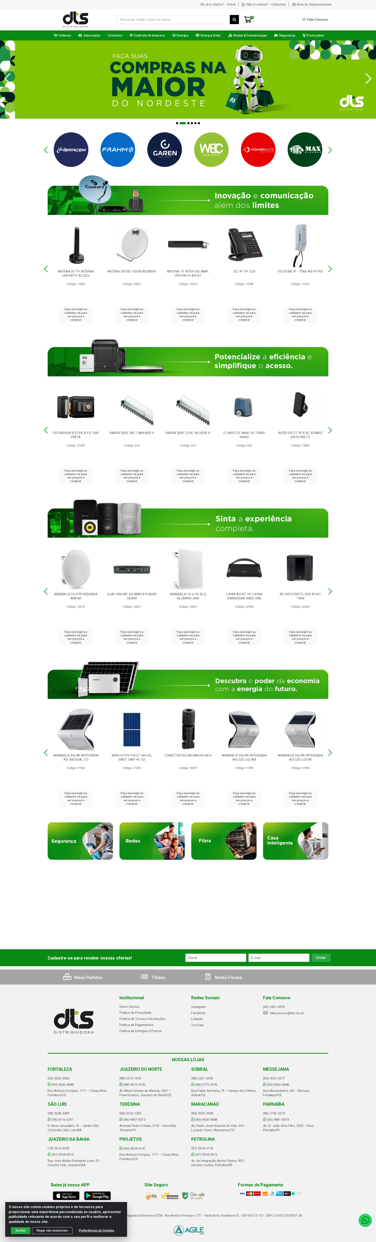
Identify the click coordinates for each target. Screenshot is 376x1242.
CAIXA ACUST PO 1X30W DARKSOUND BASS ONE (244, 596)
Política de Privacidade (135, 1013)
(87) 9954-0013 (63, 1155)
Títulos (157, 977)
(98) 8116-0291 (63, 1120)
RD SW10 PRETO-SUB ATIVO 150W (300, 596)
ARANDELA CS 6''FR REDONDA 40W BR (75, 596)
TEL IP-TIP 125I (244, 271)
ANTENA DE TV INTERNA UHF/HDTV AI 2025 (76, 273)
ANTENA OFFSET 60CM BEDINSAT (131, 271)
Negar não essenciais (52, 1230)
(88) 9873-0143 (134, 1085)
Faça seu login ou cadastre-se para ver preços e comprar (75, 314)
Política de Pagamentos (136, 1025)
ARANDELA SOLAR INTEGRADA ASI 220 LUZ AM (244, 757)
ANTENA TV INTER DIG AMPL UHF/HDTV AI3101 (188, 273)
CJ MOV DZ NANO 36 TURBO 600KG (244, 435)
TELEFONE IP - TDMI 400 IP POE (300, 271)
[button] (177, 123)
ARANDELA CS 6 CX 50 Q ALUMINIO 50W (188, 596)
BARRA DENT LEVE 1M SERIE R (188, 433)
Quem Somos (129, 1007)
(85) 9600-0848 (63, 1085)
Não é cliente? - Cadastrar (266, 4)
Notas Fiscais (228, 977)
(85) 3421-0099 (274, 1007)
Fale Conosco (317, 20)
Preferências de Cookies (96, 1230)
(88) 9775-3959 (206, 1085)
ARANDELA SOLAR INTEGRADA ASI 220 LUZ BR (300, 757)
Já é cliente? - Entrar (220, 4)
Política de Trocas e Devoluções (142, 1019)
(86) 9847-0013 (134, 1120)
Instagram (198, 1007)
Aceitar (20, 1230)
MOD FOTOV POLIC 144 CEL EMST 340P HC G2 (132, 757)
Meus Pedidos (87, 977)
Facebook (198, 1013)
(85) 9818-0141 (134, 1149)
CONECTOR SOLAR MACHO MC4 (188, 755)
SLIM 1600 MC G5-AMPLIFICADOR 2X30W (131, 596)
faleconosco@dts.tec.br (286, 1013)
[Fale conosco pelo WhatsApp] (365, 1220)
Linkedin (197, 1019)
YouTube (197, 1025)
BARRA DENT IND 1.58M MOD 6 (132, 433)
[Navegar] (7, 79)
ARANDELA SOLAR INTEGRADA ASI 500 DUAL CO (75, 757)
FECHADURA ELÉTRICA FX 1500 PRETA (76, 435)
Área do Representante (314, 4)
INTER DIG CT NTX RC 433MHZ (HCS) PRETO (300, 435)
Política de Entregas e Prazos (140, 1031)
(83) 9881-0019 (278, 1120)
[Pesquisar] (234, 19)
